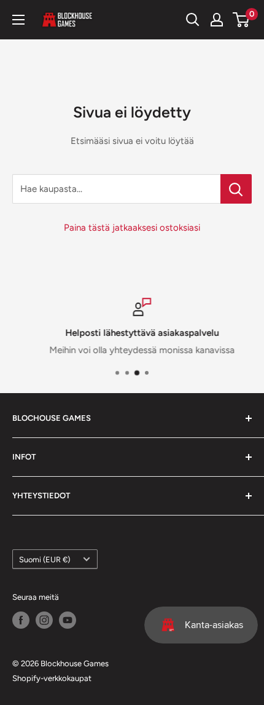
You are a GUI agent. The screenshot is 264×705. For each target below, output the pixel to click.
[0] (241, 19)
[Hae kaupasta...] (236, 189)
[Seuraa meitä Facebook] (20, 620)
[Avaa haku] (193, 19)
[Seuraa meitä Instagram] (44, 620)
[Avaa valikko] (18, 20)
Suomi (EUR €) (44, 559)
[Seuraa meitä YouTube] (67, 620)
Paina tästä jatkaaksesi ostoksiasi (132, 227)
